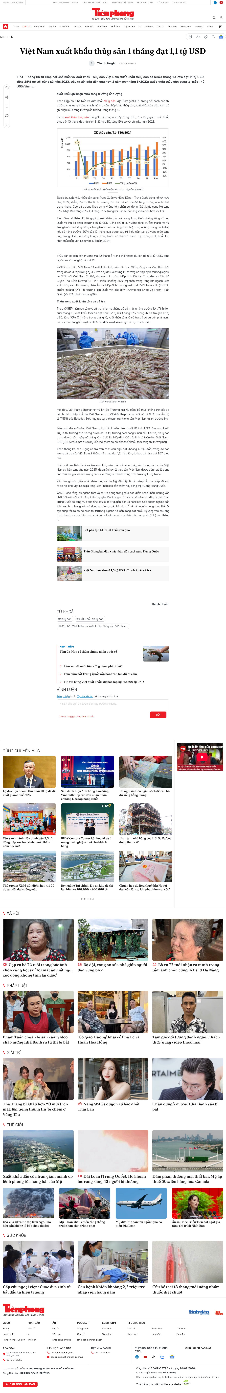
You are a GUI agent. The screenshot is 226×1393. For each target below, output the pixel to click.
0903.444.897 (102, 1352)
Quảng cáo (179, 2)
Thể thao (115, 26)
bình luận (213, 36)
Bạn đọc (181, 1334)
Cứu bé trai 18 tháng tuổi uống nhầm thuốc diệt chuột (186, 1289)
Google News (221, 36)
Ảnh (54, 1322)
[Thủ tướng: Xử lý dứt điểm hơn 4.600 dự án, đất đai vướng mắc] (29, 866)
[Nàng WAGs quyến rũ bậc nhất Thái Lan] (113, 1079)
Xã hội (15, 26)
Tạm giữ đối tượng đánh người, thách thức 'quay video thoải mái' (186, 1039)
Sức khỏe (64, 26)
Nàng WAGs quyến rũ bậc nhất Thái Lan (109, 1106)
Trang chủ (5, 26)
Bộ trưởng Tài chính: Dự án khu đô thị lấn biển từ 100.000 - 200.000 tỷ (87, 887)
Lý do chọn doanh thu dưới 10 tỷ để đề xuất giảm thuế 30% (29, 793)
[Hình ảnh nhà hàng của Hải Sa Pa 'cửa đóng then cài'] (145, 819)
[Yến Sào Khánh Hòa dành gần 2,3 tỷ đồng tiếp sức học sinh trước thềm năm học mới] (29, 819)
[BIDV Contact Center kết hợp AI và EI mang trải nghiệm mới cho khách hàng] (87, 819)
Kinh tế (26, 26)
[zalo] (164, 1357)
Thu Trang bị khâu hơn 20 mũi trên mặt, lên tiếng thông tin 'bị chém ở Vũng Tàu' (35, 1109)
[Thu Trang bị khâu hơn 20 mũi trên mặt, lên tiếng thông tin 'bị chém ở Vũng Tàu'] (38, 1079)
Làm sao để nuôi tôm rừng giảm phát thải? (93, 666)
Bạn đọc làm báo (22, 1384)
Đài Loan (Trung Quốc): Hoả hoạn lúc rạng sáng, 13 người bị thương (112, 1179)
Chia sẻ (6, 97)
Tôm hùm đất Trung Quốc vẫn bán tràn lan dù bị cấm (100, 674)
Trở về (6, 125)
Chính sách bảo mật (198, 1348)
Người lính (129, 26)
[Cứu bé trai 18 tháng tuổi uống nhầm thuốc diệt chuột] (187, 1262)
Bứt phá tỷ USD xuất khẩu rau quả (107, 530)
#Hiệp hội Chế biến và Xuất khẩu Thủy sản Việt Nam (92, 626)
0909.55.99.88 (59, 1352)
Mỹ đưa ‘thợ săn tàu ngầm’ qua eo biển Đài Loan (139, 1223)
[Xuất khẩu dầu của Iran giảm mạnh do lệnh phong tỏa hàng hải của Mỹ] (38, 1151)
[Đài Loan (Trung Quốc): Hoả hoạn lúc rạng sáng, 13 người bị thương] (113, 1151)
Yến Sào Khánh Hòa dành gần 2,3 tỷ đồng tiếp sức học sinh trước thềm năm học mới (27, 842)
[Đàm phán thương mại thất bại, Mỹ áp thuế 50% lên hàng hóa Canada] (187, 1151)
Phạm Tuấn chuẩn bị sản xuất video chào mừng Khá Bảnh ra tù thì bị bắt (36, 1039)
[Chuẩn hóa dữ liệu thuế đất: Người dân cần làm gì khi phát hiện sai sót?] (145, 866)
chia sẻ (190, 36)
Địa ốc (52, 26)
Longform (109, 1322)
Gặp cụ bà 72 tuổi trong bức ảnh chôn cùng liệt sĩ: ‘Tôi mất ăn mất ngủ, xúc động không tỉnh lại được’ (37, 970)
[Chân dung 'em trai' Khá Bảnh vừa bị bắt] (187, 1079)
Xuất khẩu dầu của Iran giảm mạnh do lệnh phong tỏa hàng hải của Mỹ (38, 1179)
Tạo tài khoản (85, 696)
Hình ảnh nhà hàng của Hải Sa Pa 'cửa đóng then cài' (145, 840)
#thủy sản (64, 619)
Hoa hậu (199, 26)
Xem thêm (220, 26)
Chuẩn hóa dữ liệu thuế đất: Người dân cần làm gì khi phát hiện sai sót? (144, 887)
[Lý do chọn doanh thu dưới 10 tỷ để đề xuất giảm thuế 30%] (29, 772)
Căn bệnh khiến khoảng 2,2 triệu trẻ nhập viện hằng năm (111, 1289)
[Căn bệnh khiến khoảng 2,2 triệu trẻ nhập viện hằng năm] (113, 1262)
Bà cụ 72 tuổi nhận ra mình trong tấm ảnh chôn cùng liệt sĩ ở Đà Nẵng (185, 967)
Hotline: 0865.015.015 (65, 2)
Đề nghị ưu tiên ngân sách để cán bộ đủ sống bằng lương (144, 793)
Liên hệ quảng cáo (59, 1348)
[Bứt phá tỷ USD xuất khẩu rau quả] (69, 533)
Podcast (83, 1322)
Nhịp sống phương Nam (89, 1339)
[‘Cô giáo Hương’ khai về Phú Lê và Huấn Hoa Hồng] (113, 1012)
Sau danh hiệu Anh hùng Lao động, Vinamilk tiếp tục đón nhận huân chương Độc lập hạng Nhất (85, 795)
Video (210, 26)
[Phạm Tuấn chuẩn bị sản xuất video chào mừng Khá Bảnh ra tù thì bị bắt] (38, 1012)
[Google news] (173, 1357)
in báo (206, 36)
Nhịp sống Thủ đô (61, 1339)
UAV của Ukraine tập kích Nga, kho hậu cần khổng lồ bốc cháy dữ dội (27, 1223)
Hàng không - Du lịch (14, 1339)
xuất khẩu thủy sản (77, 117)
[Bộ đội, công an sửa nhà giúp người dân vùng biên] (113, 940)
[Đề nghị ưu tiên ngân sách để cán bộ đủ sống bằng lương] (145, 772)
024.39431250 (14, 1359)
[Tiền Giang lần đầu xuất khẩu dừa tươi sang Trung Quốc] (69, 554)
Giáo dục (172, 26)
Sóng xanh (39, 26)
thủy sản (109, 101)
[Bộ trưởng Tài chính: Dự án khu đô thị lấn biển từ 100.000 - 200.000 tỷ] (87, 866)
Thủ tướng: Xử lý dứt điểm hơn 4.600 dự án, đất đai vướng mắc (28, 887)
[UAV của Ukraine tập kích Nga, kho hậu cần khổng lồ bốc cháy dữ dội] (28, 1203)
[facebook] (215, 2)
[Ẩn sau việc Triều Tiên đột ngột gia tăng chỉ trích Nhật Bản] (197, 1203)
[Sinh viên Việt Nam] (199, 1313)
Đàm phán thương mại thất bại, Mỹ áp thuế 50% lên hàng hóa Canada (187, 1179)
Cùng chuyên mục (21, 750)
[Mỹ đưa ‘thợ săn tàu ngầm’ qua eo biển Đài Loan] (141, 1203)
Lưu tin (6, 106)
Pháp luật (102, 26)
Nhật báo (34, 1322)
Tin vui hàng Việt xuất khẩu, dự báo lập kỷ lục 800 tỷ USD (104, 682)
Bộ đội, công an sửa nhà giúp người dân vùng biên (112, 967)
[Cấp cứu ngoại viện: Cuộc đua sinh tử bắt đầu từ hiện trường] (38, 1262)
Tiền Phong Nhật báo (95, 2)
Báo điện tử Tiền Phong (113, 14)
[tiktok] (155, 1357)
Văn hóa (149, 26)
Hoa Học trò (145, 2)
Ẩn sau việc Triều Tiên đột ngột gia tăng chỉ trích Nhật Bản (196, 1223)
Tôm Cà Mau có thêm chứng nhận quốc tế (88, 651)
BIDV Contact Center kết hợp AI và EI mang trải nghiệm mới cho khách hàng (87, 842)
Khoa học (186, 26)
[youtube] (221, 2)
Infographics (136, 1322)
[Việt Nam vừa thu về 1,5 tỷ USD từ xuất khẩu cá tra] (69, 573)
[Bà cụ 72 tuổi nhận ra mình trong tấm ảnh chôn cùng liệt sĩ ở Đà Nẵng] (187, 940)
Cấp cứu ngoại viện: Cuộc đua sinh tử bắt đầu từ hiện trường (36, 1289)
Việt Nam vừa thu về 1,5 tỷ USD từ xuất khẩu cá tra (117, 570)
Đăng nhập (63, 696)
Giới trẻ (89, 26)
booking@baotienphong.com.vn (67, 1356)
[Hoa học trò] (219, 1313)
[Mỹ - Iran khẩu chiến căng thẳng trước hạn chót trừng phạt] (84, 1203)
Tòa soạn (163, 2)
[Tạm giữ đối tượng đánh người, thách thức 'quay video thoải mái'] (187, 1012)
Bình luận (6, 115)
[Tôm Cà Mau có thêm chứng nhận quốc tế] (156, 654)
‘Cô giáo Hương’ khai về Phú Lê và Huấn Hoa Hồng (108, 1039)
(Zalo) (71, 1352)
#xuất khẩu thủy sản (89, 619)
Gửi (158, 714)
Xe (139, 26)
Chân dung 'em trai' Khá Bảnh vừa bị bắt (185, 1106)
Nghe (6, 88)
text (198, 36)
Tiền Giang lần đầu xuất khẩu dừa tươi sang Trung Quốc (121, 551)
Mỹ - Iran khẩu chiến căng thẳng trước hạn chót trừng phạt (82, 1223)
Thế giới (77, 26)
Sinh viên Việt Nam (122, 2)
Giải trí (160, 26)
